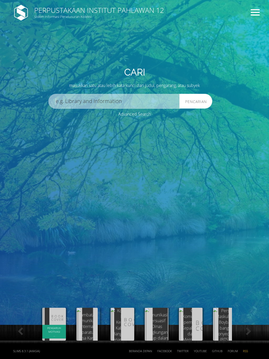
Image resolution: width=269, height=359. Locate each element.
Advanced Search (134, 114)
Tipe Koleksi (95, 62)
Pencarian (196, 101)
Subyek (91, 42)
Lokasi (157, 62)
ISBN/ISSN (160, 42)
